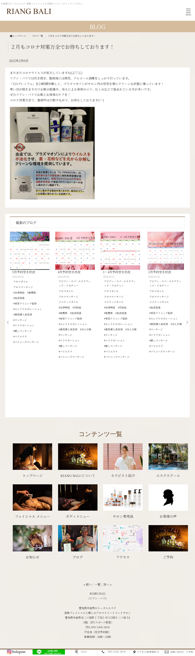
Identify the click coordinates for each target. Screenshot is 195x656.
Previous (8, 322)
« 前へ (87, 584)
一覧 (97, 584)
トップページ (19, 35)
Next (187, 322)
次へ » (107, 584)
